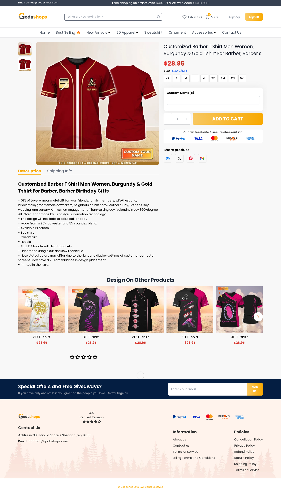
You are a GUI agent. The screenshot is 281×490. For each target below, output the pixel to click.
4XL (232, 78)
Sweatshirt (153, 32)
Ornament (177, 32)
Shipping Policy (245, 464)
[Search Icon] (158, 17)
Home (45, 32)
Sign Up (234, 17)
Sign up (255, 389)
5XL (242, 78)
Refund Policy (244, 451)
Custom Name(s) (180, 93)
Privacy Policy (244, 445)
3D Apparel (125, 32)
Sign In (254, 17)
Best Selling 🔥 (68, 32)
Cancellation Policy (248, 439)
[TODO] (168, 158)
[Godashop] (32, 16)
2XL (213, 78)
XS (167, 78)
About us (179, 439)
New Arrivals (96, 32)
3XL (223, 78)
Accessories (202, 32)
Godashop (127, 486)
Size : (175, 70)
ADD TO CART (227, 119)
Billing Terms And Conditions (194, 458)
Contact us (181, 445)
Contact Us (231, 32)
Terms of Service (185, 451)
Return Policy (244, 458)
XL (204, 78)
